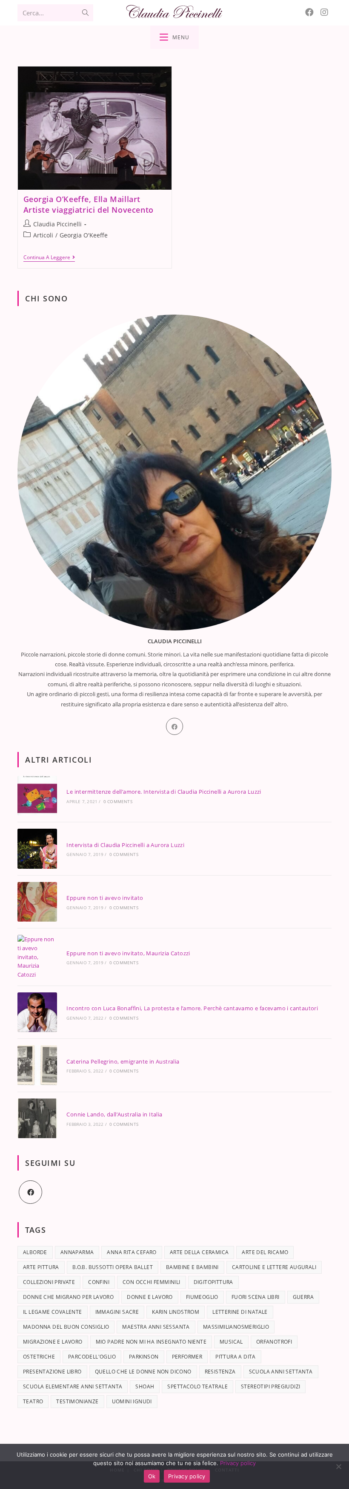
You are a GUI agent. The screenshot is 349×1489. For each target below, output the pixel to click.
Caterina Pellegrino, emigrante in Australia (122, 1061)
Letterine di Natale (240, 1312)
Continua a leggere (49, 257)
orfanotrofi (274, 1341)
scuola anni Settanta (281, 1371)
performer (187, 1356)
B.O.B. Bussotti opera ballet (112, 1267)
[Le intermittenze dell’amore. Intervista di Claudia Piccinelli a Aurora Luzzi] (37, 795)
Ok (152, 1476)
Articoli (43, 235)
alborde (35, 1252)
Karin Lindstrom (175, 1312)
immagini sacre (117, 1312)
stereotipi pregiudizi (270, 1386)
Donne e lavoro (150, 1297)
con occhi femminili (151, 1282)
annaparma (77, 1252)
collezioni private (49, 1282)
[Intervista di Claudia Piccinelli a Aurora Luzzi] (37, 848)
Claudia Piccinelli (57, 224)
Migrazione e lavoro (53, 1341)
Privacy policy (238, 1463)
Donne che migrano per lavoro (68, 1297)
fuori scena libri (256, 1297)
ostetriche (39, 1356)
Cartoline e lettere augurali (274, 1267)
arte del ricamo (265, 1252)
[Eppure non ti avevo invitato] (37, 902)
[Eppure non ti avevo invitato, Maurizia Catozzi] (37, 957)
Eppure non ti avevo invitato (104, 898)
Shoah (144, 1386)
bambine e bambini (192, 1267)
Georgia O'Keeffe (84, 235)
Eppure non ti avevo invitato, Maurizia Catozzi (128, 953)
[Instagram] (324, 12)
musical (231, 1341)
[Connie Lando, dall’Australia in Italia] (37, 1118)
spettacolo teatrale (197, 1386)
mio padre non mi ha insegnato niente (151, 1341)
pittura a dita (235, 1356)
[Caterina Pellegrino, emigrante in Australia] (37, 1065)
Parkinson (144, 1356)
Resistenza (220, 1371)
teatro (33, 1401)
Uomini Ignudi (132, 1401)
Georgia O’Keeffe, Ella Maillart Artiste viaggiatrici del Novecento (88, 204)
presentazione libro (52, 1371)
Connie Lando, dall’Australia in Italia (114, 1114)
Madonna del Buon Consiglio (66, 1326)
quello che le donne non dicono (143, 1371)
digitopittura (213, 1282)
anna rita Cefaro (131, 1252)
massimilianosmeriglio (236, 1326)
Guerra (303, 1297)
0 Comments (117, 801)
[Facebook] (309, 12)
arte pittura (41, 1267)
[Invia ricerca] (85, 12)
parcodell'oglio (92, 1356)
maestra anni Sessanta (155, 1326)
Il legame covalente (52, 1312)
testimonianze (77, 1401)
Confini (98, 1282)
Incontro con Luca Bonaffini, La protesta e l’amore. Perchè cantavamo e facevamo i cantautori (192, 1008)
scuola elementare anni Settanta (72, 1386)
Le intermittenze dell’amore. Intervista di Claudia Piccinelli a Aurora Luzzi (163, 791)
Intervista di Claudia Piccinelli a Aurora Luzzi (125, 845)
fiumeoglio (202, 1297)
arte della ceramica (199, 1252)
